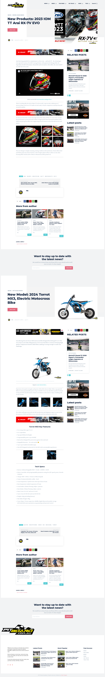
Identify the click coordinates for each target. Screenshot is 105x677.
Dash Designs (64, 675)
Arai (25, 176)
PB (12, 40)
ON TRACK (19, 220)
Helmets (29, 176)
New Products (49, 176)
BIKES (34, 220)
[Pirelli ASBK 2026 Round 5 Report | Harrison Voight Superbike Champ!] (70, 140)
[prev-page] (68, 95)
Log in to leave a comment (22, 243)
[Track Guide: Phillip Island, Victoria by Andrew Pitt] (23, 213)
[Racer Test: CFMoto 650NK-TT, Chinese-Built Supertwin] (61, 652)
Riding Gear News (18, 15)
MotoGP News (72, 73)
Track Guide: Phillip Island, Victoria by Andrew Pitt (22, 223)
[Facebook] (25, 201)
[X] (27, 201)
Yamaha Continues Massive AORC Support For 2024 (55, 223)
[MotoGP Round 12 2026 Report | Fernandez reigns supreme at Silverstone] (78, 64)
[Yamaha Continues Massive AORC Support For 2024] (55, 213)
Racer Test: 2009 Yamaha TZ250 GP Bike (72, 664)
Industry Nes (35, 176)
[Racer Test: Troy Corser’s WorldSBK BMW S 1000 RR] (39, 213)
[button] (94, 3)
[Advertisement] (39, 166)
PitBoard (71, 90)
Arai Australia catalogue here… (44, 99)
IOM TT (42, 176)
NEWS (9, 15)
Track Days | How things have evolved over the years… (80, 134)
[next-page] (70, 95)
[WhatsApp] (33, 201)
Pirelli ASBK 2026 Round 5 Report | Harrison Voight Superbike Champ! (81, 140)
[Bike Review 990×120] (39, 52)
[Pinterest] (30, 201)
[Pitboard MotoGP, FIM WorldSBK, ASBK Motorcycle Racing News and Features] (18, 5)
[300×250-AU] (78, 109)
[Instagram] (10, 664)
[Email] (36, 201)
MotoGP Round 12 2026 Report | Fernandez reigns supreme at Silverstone (78, 78)
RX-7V (55, 176)
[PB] (9, 40)
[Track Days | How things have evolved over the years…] (70, 134)
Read (29, 234)
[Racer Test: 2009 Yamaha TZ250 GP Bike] (61, 665)
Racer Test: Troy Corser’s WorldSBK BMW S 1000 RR (38, 223)
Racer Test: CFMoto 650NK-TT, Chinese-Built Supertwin (73, 652)
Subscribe (69, 267)
